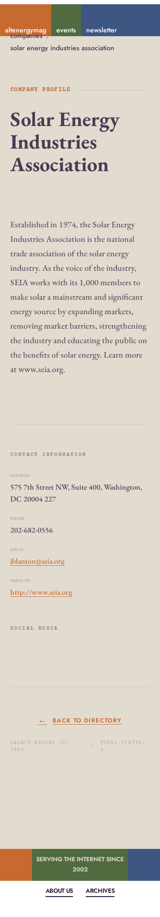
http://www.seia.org (41, 592)
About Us (59, 890)
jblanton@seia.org (37, 561)
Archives (100, 890)
